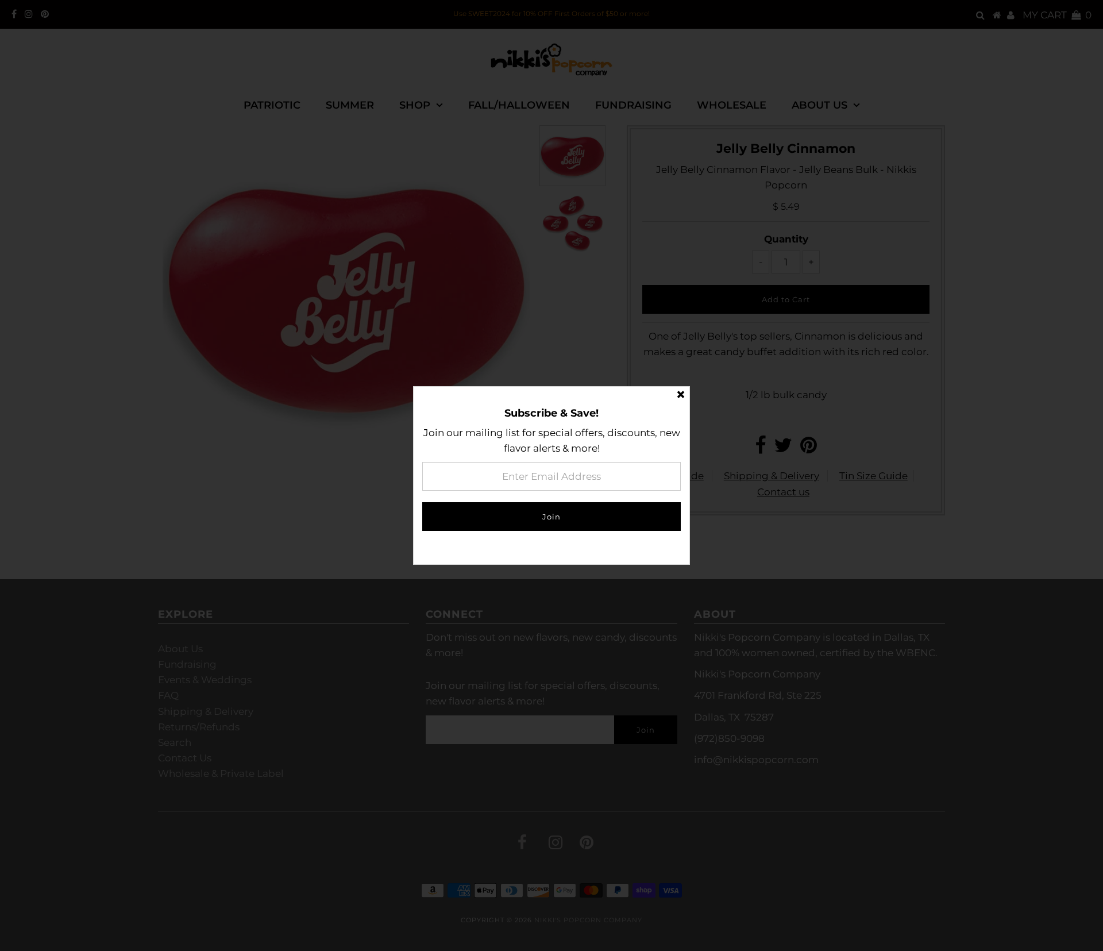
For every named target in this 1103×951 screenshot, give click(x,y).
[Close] (680, 395)
